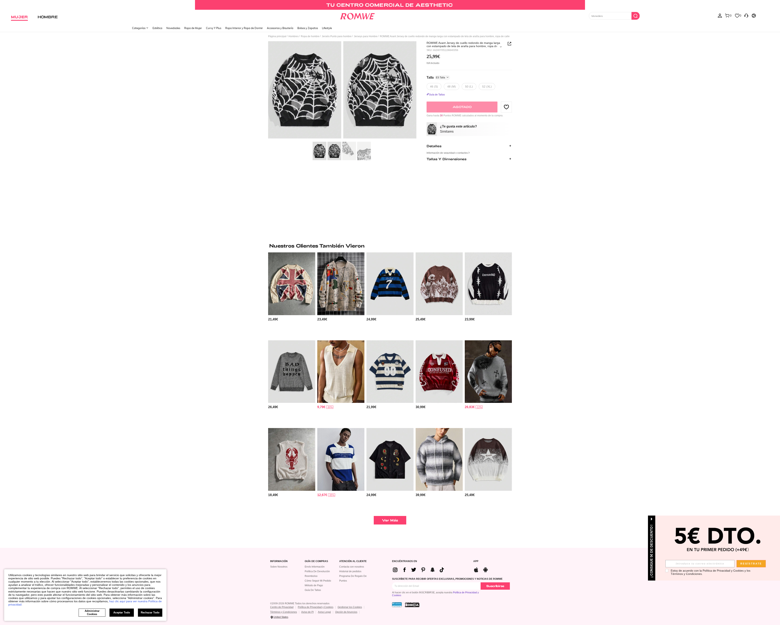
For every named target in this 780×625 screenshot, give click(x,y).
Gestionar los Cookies (350, 607)
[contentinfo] (273, 319)
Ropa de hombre (310, 36)
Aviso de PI (307, 612)
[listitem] (291, 294)
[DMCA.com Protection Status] (412, 604)
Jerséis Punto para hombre (337, 36)
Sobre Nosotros (278, 566)
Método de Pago (314, 585)
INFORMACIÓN (279, 561)
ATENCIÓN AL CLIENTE (353, 561)
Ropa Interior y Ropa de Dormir (244, 28)
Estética (157, 28)
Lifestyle (327, 28)
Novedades (173, 28)
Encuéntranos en (404, 561)
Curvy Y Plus (213, 28)
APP (475, 561)
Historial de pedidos (350, 571)
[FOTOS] (342, 90)
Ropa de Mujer (193, 28)
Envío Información (315, 566)
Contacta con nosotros (351, 566)
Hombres (293, 36)
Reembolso (311, 576)
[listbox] (719, 15)
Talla (436, 77)
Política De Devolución (317, 571)
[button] (506, 106)
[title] (390, 246)
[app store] (476, 569)
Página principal (277, 36)
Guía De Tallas (313, 590)
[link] (390, 5)
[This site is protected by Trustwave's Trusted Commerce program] (397, 604)
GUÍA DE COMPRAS (316, 561)
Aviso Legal (324, 612)
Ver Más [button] (390, 520)
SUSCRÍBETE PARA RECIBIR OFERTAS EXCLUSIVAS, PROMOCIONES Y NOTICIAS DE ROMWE (447, 578)
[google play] (485, 569)
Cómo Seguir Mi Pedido (318, 580)
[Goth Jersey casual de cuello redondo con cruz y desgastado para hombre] (488, 371)
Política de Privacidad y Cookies (315, 607)
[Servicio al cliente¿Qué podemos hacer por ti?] (746, 15)
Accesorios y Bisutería (280, 28)
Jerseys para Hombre (366, 36)
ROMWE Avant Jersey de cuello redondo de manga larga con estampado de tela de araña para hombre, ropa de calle (463, 44)
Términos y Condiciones (283, 612)
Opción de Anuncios (346, 612)
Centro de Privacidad (282, 607)
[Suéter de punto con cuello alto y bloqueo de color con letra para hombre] (340, 459)
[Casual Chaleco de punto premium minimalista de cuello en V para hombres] (340, 371)
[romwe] (357, 15)
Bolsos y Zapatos (307, 28)
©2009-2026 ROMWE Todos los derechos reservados (299, 603)
